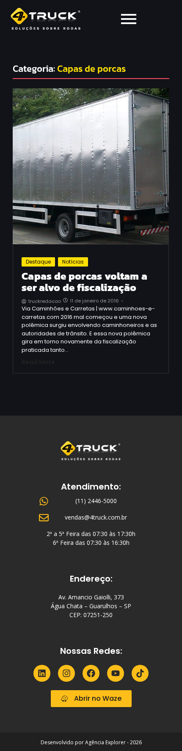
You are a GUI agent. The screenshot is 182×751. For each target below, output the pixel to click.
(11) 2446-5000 (96, 501)
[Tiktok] (140, 673)
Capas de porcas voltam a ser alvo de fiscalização (84, 282)
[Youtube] (115, 673)
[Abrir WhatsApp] (161, 730)
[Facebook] (91, 673)
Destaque (38, 261)
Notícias (73, 261)
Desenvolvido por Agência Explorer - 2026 (91, 742)
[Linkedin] (41, 673)
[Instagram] (66, 673)
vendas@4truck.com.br (96, 517)
